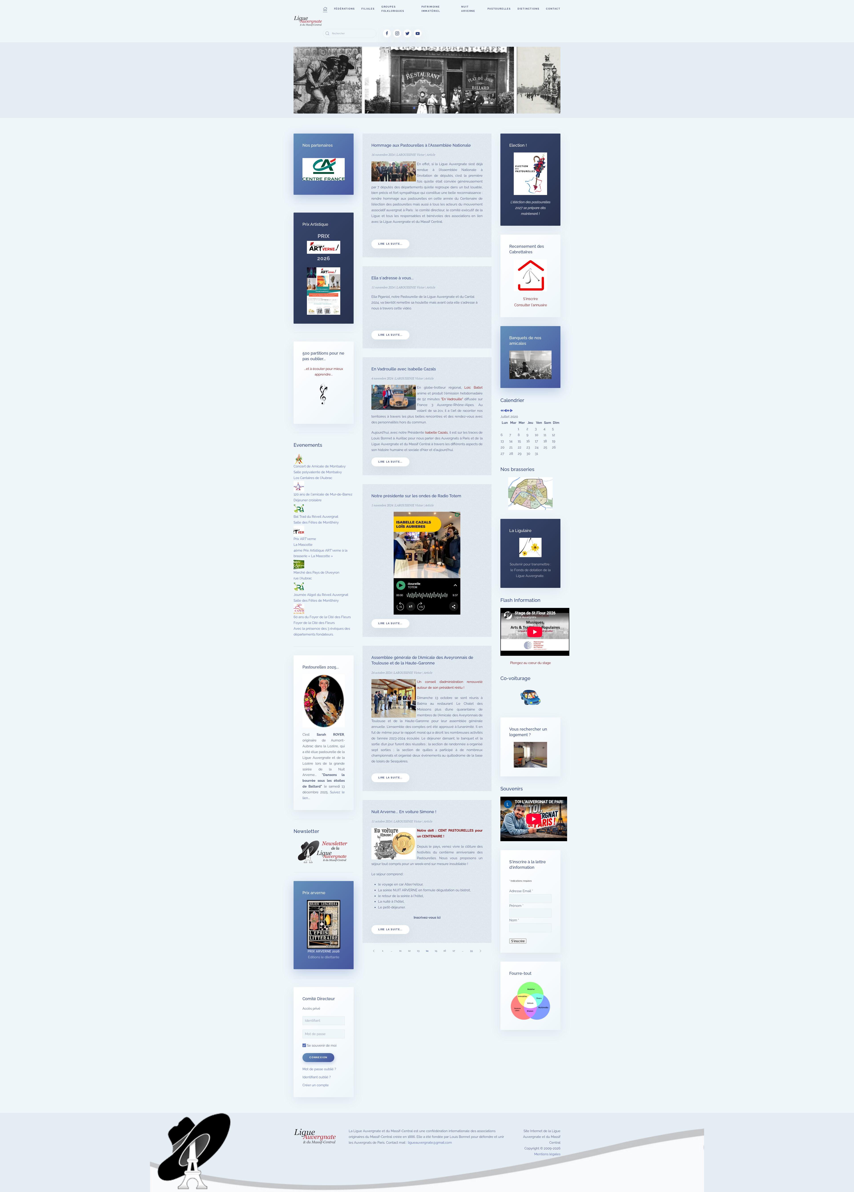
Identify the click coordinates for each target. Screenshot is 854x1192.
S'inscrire (530, 299)
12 (409, 950)
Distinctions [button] (529, 8)
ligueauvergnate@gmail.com (430, 1143)
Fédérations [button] (344, 8)
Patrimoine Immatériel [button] (430, 8)
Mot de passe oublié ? (319, 1069)
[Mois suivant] (511, 411)
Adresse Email (521, 891)
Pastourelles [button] (499, 8)
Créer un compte (315, 1085)
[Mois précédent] (505, 411)
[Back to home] (308, 21)
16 (444, 950)
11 (400, 950)
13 (418, 950)
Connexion (318, 1057)
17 (454, 950)
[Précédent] (373, 950)
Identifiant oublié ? (316, 1077)
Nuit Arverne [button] (468, 8)
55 (471, 950)
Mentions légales (547, 1154)
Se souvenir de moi (321, 1046)
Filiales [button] (368, 8)
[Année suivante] (508, 411)
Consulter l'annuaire (530, 305)
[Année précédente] (502, 411)
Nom (514, 920)
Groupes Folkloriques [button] (392, 8)
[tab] (394, 108)
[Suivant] (480, 950)
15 (436, 950)
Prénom (516, 906)
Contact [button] (553, 8)
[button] (325, 9)
